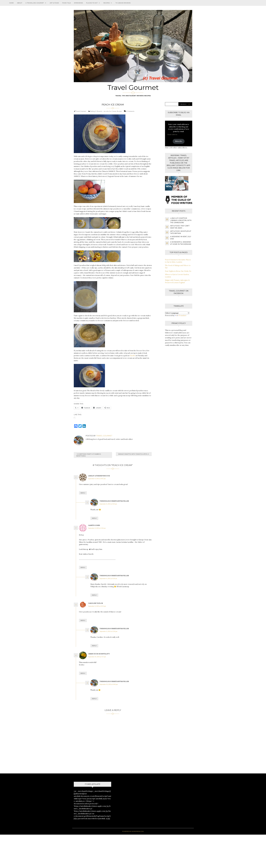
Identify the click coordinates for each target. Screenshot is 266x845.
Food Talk (66, 3)
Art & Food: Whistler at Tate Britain (180, 232)
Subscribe (178, 141)
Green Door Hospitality (99, 654)
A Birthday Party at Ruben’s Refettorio (88, 455)
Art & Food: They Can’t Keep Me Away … (179, 227)
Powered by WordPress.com (133, 831)
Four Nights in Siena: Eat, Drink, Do (178, 271)
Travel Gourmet (133, 87)
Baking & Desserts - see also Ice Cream (103, 111)
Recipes (106, 3)
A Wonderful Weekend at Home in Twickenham (180, 243)
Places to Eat (92, 3)
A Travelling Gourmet (35, 3)
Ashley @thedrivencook (99, 476)
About (19, 3)
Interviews (78, 3)
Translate (182, 315)
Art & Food (54, 3)
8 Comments (130, 111)
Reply (83, 493)
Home (11, 3)
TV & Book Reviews (123, 3)
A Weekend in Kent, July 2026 (180, 238)
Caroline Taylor (95, 603)
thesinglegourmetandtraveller (114, 501)
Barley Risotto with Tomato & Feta (132, 454)
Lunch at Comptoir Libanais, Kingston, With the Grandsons (180, 220)
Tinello (132, 356)
